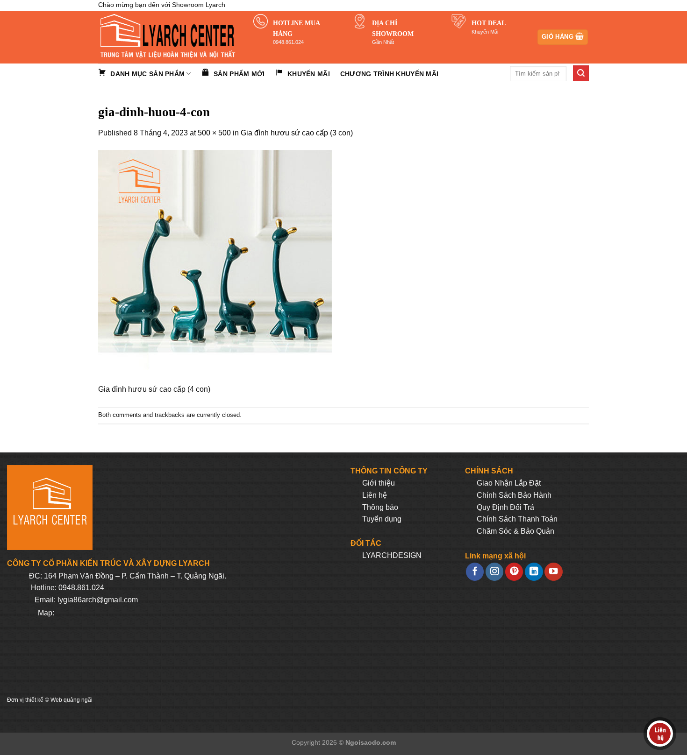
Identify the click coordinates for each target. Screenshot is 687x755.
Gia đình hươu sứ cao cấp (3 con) (297, 133)
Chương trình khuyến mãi (389, 74)
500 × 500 (214, 133)
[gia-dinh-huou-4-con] (215, 266)
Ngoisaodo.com (370, 742)
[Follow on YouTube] (553, 572)
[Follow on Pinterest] (514, 572)
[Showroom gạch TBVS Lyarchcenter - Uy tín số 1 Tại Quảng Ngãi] (168, 37)
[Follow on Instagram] (494, 572)
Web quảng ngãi (71, 700)
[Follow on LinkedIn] (534, 572)
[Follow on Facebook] (475, 572)
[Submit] (581, 73)
